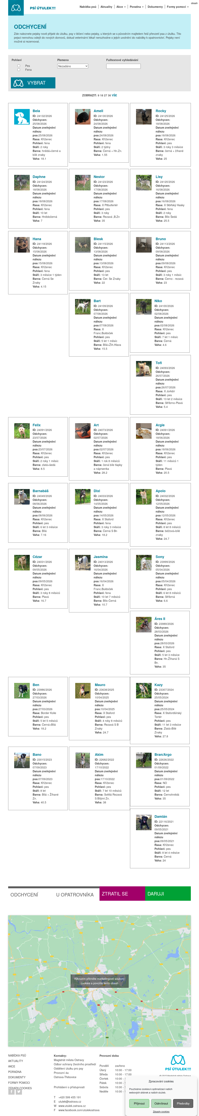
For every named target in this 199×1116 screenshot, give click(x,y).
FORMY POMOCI (19, 1083)
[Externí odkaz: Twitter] (19, 1091)
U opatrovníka (75, 894)
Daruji (156, 893)
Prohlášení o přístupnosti (69, 1087)
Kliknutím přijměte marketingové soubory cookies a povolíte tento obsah (99, 981)
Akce (11, 1066)
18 (101, 95)
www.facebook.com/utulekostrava (79, 1110)
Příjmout (139, 1103)
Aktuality (15, 1061)
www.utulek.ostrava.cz (72, 1106)
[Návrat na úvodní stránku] (32, 7)
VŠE (114, 95)
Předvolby (183, 1103)
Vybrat (36, 82)
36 (109, 95)
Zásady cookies (161, 1111)
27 (105, 95)
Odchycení (24, 894)
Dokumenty (16, 1077)
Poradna (14, 1072)
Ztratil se (115, 893)
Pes (27, 66)
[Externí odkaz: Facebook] (12, 1091)
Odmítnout (161, 1103)
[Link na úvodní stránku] (177, 1063)
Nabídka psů (17, 1055)
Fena (28, 69)
